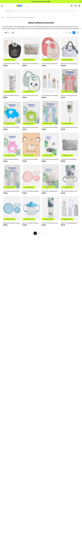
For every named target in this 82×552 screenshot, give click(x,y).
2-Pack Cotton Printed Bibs (30, 159)
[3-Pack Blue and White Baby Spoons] (51, 113)
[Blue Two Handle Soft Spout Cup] (31, 208)
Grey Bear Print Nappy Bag (69, 159)
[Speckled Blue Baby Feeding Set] (12, 208)
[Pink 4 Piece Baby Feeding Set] (31, 177)
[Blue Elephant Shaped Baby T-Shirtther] (12, 113)
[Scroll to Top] (79, 543)
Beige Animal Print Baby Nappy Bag (30, 63)
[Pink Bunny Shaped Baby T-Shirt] (12, 145)
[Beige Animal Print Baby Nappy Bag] (31, 49)
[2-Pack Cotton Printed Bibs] (31, 145)
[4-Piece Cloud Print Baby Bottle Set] (51, 81)
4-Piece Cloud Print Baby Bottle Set (50, 95)
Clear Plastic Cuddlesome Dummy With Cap (50, 191)
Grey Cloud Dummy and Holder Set (50, 159)
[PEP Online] (19, 5)
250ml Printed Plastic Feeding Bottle (50, 223)
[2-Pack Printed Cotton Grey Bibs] (12, 49)
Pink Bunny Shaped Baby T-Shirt (11, 159)
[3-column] (70, 32)
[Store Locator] (79, 5)
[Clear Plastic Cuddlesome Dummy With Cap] (51, 177)
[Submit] (7, 11)
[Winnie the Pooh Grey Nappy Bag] (70, 49)
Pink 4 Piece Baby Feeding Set (30, 191)
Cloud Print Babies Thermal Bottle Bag (11, 95)
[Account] (71, 5)
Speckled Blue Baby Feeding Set (11, 223)
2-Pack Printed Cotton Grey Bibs (11, 63)
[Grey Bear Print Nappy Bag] (70, 145)
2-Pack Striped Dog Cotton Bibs (30, 95)
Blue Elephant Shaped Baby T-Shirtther (11, 127)
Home (3, 17)
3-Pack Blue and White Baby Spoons (50, 127)
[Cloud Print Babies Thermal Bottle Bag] (12, 81)
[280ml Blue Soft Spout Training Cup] (70, 177)
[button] (75, 5)
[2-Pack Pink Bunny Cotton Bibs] (51, 49)
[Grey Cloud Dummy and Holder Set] (51, 145)
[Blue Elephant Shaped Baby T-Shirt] (31, 113)
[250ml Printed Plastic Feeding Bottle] (51, 208)
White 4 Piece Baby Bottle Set (69, 223)
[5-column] (77, 32)
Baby (8, 17)
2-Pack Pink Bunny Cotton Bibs (50, 63)
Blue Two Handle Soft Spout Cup (30, 223)
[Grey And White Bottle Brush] (70, 113)
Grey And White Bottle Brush (69, 127)
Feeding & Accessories (28, 17)
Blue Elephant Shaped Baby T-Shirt (30, 127)
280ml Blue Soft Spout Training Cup (69, 191)
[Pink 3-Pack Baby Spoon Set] (70, 81)
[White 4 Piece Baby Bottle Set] (70, 208)
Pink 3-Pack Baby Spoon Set (69, 95)
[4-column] (74, 32)
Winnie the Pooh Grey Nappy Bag (69, 63)
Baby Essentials (15, 17)
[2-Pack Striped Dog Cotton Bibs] (31, 81)
